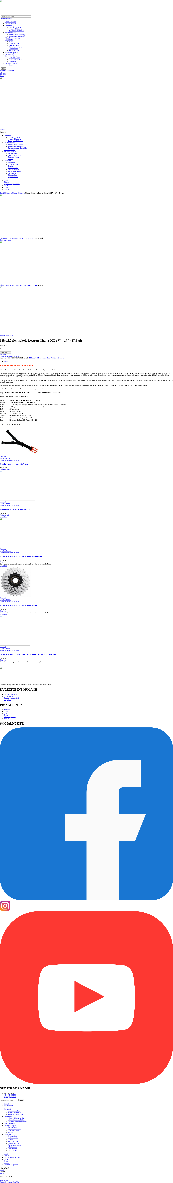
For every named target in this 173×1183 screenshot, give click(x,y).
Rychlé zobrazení (5, 458)
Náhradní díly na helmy (12, 38)
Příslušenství (9, 40)
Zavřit (2, 1170)
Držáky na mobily (10, 23)
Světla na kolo (13, 49)
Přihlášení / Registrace (11, 1165)
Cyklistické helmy (14, 58)
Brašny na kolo (14, 43)
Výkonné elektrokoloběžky (17, 36)
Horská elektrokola (15, 27)
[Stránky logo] (7, 14)
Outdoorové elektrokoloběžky (17, 148)
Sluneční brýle (12, 153)
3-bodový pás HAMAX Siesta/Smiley (15, 509)
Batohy (11, 65)
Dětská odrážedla (10, 22)
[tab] (88, 361)
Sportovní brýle (10, 54)
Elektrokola (8, 25)
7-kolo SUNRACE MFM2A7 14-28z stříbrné (18, 605)
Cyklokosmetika (14, 45)
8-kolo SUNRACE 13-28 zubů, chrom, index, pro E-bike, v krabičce (28, 654)
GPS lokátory (12, 173)
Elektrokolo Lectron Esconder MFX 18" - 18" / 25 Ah (17, 238)
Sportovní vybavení (11, 56)
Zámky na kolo (14, 50)
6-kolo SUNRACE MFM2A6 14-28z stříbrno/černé (21, 556)
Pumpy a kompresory (16, 47)
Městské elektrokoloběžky (17, 34)
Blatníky (11, 41)
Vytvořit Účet (4, 1180)
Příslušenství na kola (11, 52)
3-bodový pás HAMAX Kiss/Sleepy (14, 464)
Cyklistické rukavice (15, 59)
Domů (2, 193)
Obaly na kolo (13, 61)
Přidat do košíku (5, 352)
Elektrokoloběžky (10, 32)
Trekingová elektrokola (16, 31)
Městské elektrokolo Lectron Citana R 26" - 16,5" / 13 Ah (18, 285)
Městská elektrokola (15, 29)
